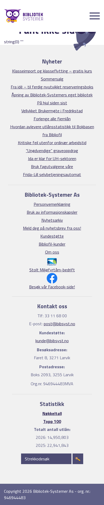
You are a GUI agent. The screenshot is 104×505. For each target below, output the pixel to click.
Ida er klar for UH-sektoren (52, 158)
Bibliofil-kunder (52, 244)
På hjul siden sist (52, 103)
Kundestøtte (52, 236)
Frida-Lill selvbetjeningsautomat (52, 174)
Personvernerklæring (52, 204)
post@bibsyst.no (59, 323)
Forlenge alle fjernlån (52, 118)
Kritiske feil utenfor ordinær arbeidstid (52, 142)
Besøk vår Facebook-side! (52, 287)
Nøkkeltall (52, 413)
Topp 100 (52, 421)
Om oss (52, 252)
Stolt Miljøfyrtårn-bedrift (52, 270)
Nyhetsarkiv (52, 220)
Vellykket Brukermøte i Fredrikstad (52, 111)
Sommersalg (52, 79)
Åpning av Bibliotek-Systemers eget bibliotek (52, 95)
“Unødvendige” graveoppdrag (52, 150)
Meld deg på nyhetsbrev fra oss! (52, 228)
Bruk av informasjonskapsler (52, 212)
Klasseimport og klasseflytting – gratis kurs (52, 71)
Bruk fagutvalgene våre (52, 166)
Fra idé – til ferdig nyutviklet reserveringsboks (52, 87)
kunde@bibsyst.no (52, 340)
